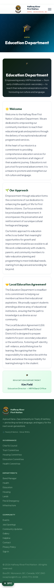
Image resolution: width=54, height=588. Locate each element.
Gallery (6, 533)
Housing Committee (12, 454)
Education (7, 487)
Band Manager (10, 478)
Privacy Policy (9, 547)
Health (6, 482)
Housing (6, 492)
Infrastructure (9, 505)
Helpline (6, 538)
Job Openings (9, 524)
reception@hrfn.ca (12, 577)
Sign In (6, 551)
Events (6, 520)
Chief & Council (10, 445)
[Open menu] (49, 9)
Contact (7, 542)
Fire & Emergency (11, 500)
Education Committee (13, 459)
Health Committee (11, 463)
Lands (5, 496)
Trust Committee (11, 450)
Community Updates (12, 529)
